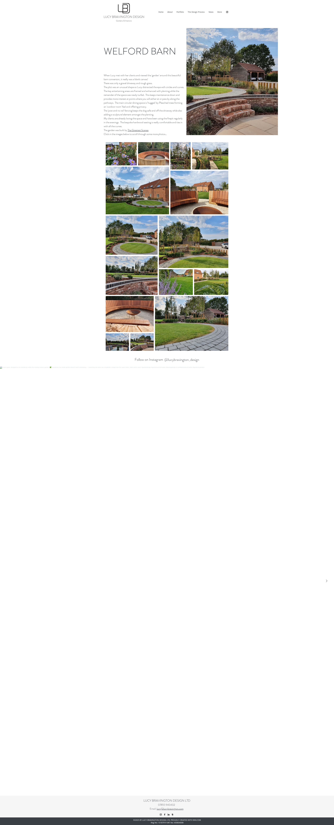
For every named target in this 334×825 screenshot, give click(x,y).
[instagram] (227, 12)
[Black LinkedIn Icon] (168, 814)
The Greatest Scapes (138, 130)
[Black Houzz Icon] (172, 814)
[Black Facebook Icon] (164, 814)
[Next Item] (326, 581)
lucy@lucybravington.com (170, 809)
